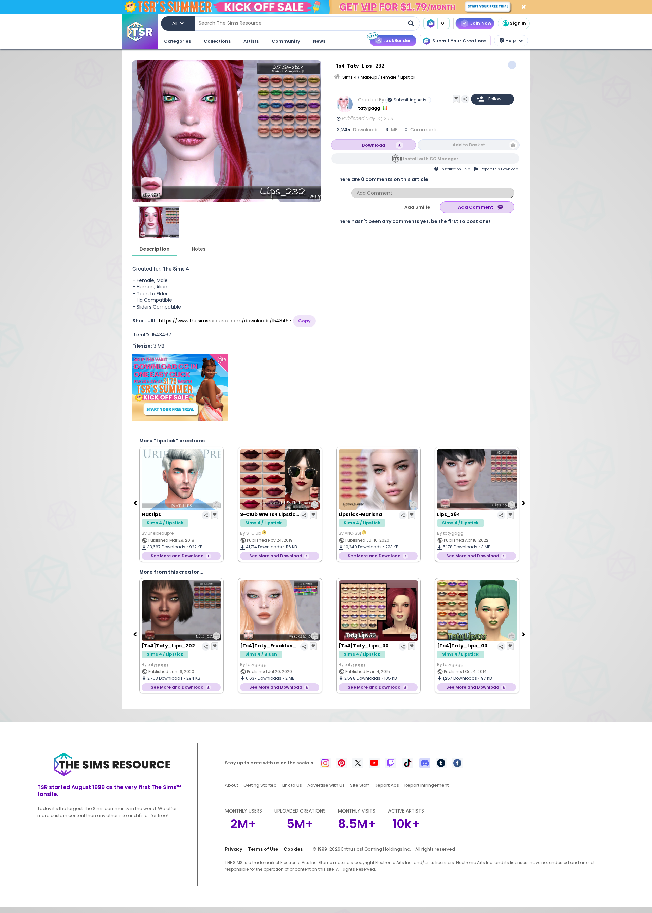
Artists (251, 41)
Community (286, 41)
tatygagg (369, 108)
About (231, 785)
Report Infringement (426, 785)
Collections (217, 41)
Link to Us (292, 785)
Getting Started (260, 785)
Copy (304, 321)
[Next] (524, 502)
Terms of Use (263, 849)
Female (388, 77)
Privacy (233, 849)
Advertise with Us (326, 785)
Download (373, 145)
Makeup (369, 77)
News (319, 41)
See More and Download (177, 556)
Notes (198, 249)
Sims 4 (349, 77)
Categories (177, 41)
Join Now (480, 23)
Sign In (518, 23)
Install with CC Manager (430, 159)
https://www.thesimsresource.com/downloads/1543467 (225, 320)
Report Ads (387, 785)
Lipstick (407, 77)
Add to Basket (469, 145)
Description (154, 249)
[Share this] (465, 99)
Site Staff (359, 785)
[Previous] (135, 502)
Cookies (293, 849)
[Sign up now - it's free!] (180, 387)
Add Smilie (417, 207)
